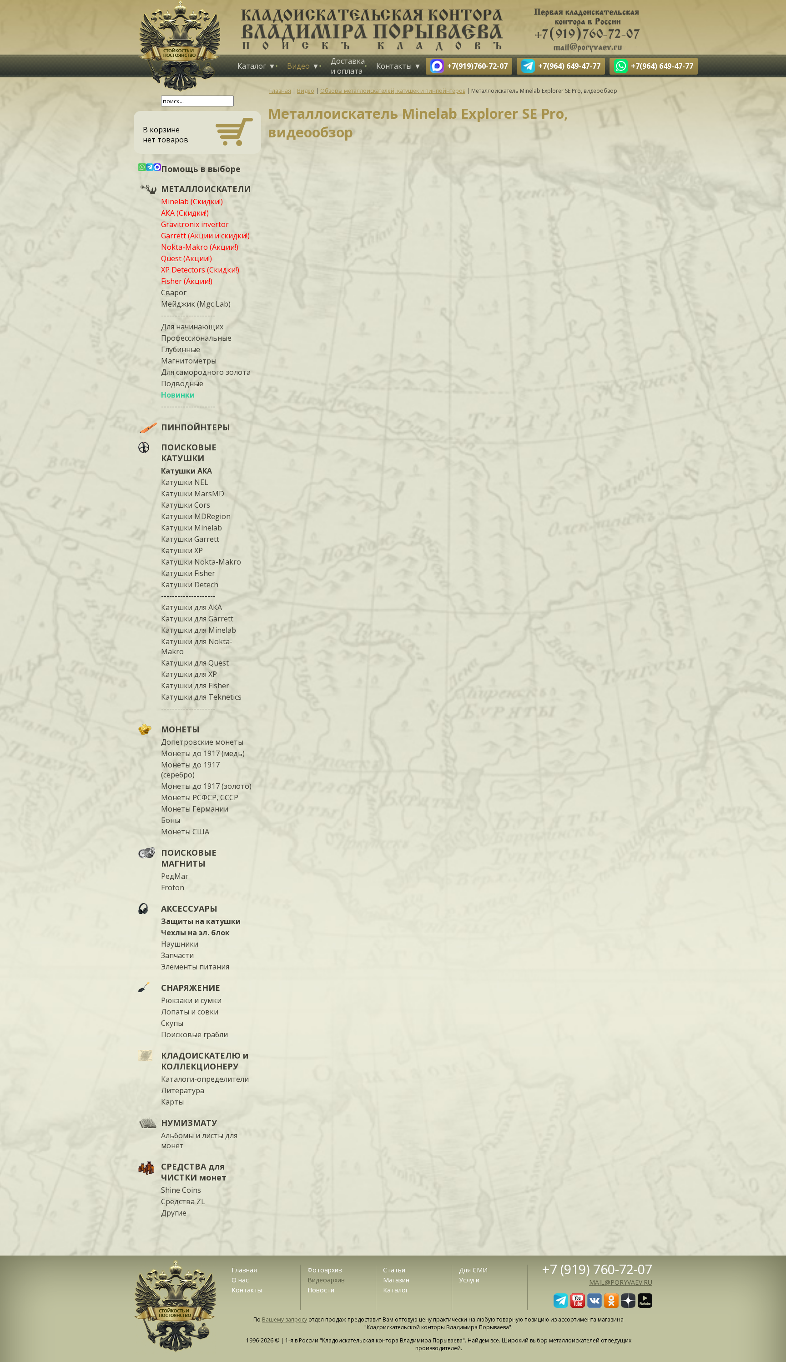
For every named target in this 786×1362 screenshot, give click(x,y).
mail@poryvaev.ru (620, 1282)
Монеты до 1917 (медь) (203, 753)
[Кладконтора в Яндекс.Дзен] (628, 1305)
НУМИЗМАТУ (189, 1122)
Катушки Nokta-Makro (201, 562)
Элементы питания (195, 967)
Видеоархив (326, 1280)
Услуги (469, 1280)
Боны (170, 820)
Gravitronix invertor (195, 224)
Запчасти (177, 955)
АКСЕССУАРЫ (189, 908)
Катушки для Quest (195, 663)
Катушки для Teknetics (201, 697)
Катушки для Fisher (195, 686)
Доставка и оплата (348, 66)
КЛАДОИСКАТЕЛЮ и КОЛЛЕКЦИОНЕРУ (204, 1061)
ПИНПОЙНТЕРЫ (195, 427)
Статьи (394, 1270)
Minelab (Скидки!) (192, 202)
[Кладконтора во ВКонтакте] (594, 1305)
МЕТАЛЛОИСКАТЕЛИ (206, 188)
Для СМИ (473, 1270)
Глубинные (180, 349)
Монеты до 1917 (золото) (206, 786)
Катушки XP (182, 550)
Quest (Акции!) (186, 258)
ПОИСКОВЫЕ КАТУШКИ (189, 453)
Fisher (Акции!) (186, 281)
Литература (182, 1090)
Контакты (394, 66)
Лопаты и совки (189, 1012)
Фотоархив (324, 1270)
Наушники (179, 944)
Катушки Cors (185, 505)
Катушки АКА (186, 471)
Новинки (178, 395)
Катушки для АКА (191, 607)
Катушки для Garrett (197, 619)
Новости (320, 1290)
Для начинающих (192, 327)
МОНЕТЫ (180, 729)
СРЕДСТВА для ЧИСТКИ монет (194, 1172)
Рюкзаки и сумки (191, 1000)
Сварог (173, 293)
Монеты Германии (194, 809)
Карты (172, 1102)
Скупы (172, 1023)
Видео (298, 66)
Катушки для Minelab (198, 630)
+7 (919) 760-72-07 (597, 1269)
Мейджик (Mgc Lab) (196, 304)
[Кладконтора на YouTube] (577, 1305)
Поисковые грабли (194, 1034)
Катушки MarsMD (192, 494)
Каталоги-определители (205, 1079)
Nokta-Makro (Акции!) (199, 247)
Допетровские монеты (202, 742)
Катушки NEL (184, 482)
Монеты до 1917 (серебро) (190, 770)
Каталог (251, 66)
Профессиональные (196, 338)
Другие (173, 1213)
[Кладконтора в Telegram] (561, 1305)
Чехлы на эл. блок (195, 933)
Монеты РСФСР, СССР (199, 797)
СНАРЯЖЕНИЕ (190, 987)
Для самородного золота (206, 372)
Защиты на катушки (201, 921)
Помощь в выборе (201, 168)
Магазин (396, 1280)
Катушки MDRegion (196, 516)
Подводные (182, 383)
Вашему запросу (284, 1319)
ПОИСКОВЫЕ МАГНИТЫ (189, 858)
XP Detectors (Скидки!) (200, 270)
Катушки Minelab (191, 528)
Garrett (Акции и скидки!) (205, 236)
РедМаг (174, 876)
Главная (244, 1270)
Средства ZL (183, 1201)
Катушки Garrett (190, 539)
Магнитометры (189, 361)
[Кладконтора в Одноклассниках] (611, 1305)
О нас (240, 1280)
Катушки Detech (189, 585)
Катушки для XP (189, 674)
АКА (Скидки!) (185, 213)
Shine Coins (181, 1190)
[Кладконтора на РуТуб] (645, 1305)
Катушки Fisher (188, 573)
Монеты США (185, 832)
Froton (172, 888)
